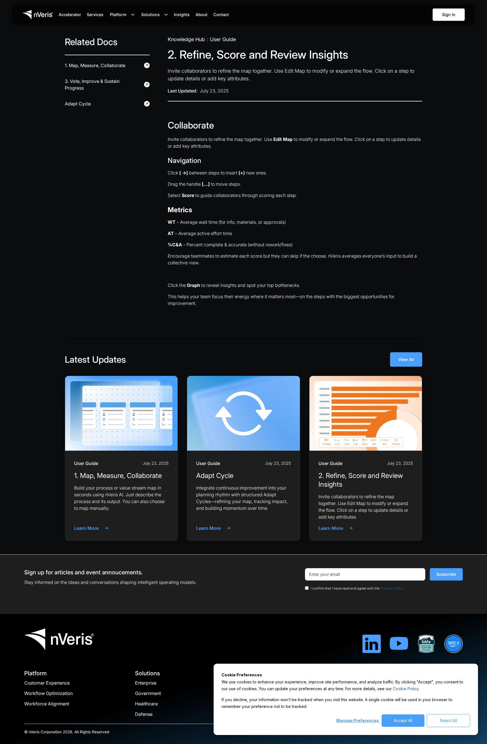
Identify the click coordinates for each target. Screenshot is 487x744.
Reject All (448, 720)
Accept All (403, 720)
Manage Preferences (357, 720)
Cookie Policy (406, 688)
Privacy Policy (392, 588)
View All (406, 359)
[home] (37, 15)
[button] (121, 14)
